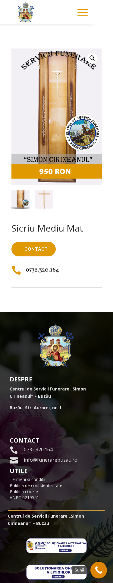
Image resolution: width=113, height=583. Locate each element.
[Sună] (98, 570)
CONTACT (36, 249)
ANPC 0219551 (24, 497)
